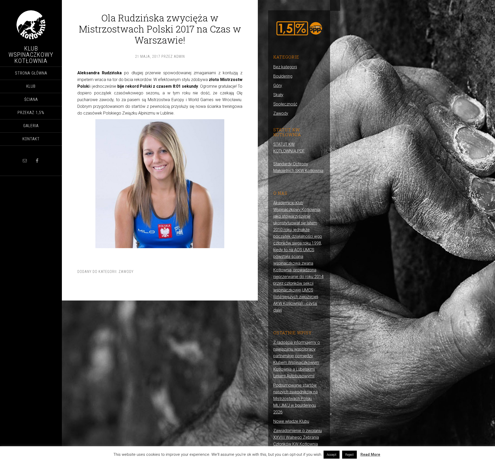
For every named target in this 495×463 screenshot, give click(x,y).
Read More (370, 454)
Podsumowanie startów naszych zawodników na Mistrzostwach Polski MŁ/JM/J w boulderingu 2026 (295, 399)
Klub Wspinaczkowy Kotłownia (31, 54)
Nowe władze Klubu (291, 421)
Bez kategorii (285, 66)
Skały (278, 94)
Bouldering (282, 76)
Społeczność (285, 104)
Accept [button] (331, 455)
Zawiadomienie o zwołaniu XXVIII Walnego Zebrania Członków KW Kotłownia (297, 437)
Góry (277, 85)
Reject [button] (349, 455)
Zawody (126, 272)
